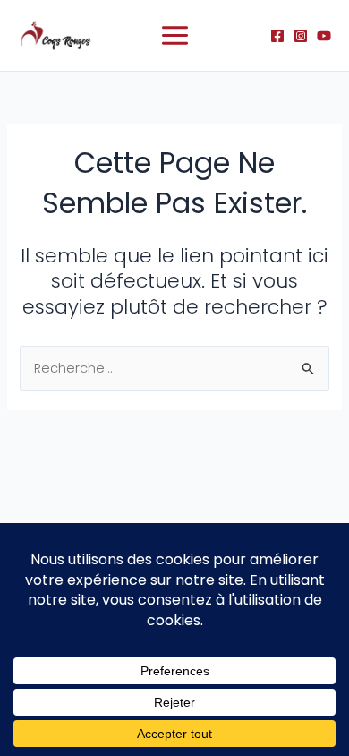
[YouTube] (324, 36)
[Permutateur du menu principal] (174, 35)
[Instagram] (301, 36)
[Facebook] (277, 36)
